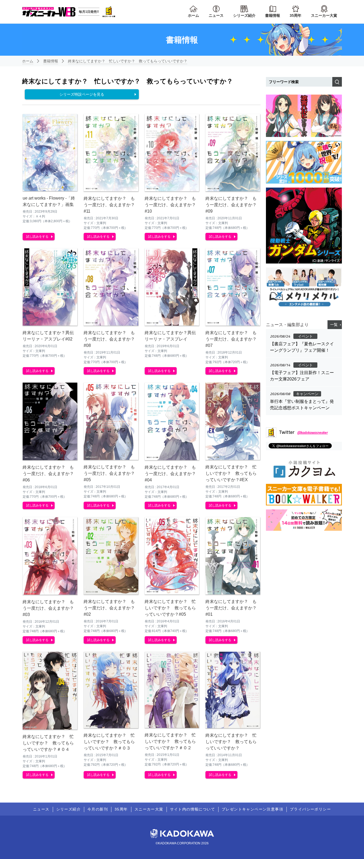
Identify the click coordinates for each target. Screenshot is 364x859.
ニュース (216, 15)
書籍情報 (272, 15)
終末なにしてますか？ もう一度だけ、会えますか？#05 (109, 473)
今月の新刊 (97, 809)
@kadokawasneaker (312, 432)
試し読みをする (37, 236)
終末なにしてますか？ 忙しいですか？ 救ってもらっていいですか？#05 (170, 608)
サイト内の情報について (192, 809)
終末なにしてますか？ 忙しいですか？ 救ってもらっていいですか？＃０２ (170, 741)
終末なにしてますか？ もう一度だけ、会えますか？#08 (109, 339)
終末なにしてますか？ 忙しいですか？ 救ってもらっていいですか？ (127, 61)
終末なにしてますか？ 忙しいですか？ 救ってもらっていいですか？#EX (231, 473)
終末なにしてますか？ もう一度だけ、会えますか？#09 (231, 204)
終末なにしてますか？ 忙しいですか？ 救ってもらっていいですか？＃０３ (109, 741)
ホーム (193, 15)
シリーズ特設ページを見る (81, 94)
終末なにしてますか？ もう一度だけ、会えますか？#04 (170, 473)
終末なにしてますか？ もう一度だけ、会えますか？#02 (109, 608)
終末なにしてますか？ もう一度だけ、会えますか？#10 (170, 204)
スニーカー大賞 (324, 15)
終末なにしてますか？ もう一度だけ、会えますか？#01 (231, 608)
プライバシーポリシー (310, 809)
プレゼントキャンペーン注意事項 (252, 809)
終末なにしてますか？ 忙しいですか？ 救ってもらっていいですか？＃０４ (48, 743)
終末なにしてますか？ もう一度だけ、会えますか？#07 (231, 339)
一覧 (334, 324)
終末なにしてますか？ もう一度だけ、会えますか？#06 (48, 473)
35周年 (295, 15)
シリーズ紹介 (244, 15)
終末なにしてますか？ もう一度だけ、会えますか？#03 (48, 608)
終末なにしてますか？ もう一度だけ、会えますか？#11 (109, 204)
